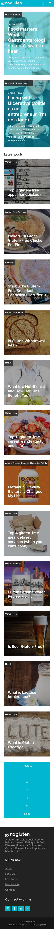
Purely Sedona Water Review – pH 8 (26, 594)
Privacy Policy (14, 925)
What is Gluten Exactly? (21, 744)
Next (27, 813)
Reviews (22, 212)
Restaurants (12, 884)
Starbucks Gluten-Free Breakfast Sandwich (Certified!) (27, 290)
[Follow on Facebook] (14, 908)
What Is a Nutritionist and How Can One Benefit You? (26, 391)
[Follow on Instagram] (21, 908)
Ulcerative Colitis (23, 83)
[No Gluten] (11, 3)
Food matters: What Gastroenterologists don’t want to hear (26, 40)
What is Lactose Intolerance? (22, 694)
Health (18, 14)
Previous (27, 765)
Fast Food (11, 879)
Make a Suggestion (37, 925)
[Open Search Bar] (42, 3)
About (8, 868)
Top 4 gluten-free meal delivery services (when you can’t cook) (25, 539)
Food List (10, 873)
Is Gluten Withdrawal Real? (26, 343)
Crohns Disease (12, 463)
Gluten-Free (11, 162)
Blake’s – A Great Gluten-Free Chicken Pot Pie (26, 240)
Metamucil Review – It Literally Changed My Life (25, 491)
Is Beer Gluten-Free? (26, 646)
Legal (24, 925)
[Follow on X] (7, 908)
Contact (10, 889)
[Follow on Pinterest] (27, 908)
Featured (9, 14)
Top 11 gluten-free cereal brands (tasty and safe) (26, 441)
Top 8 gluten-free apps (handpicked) (24, 192)
